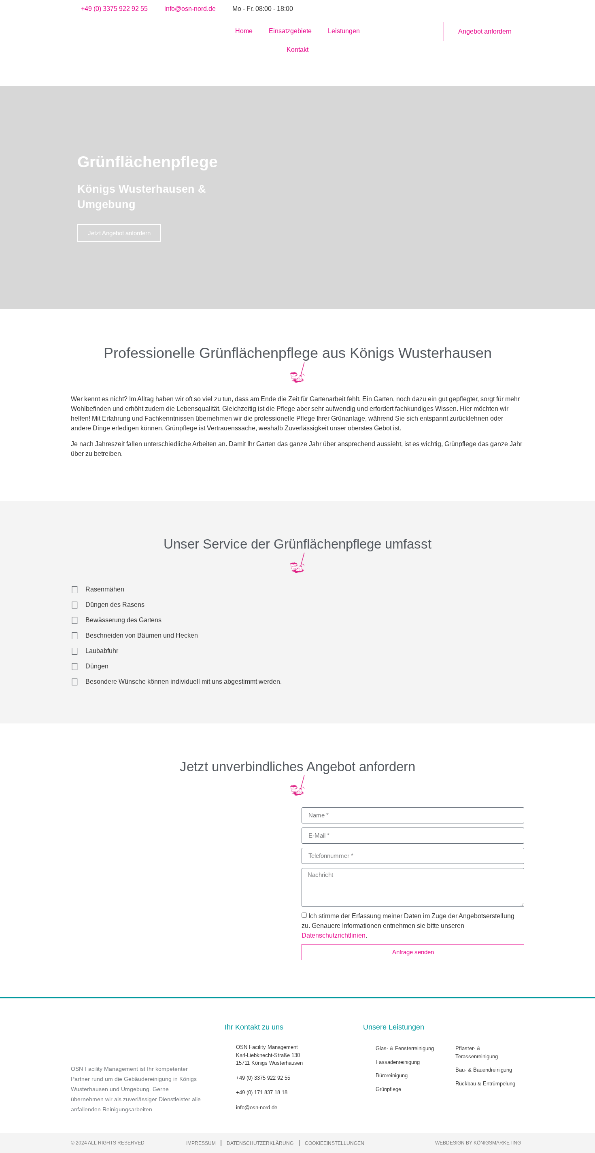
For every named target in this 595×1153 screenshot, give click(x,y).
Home (244, 31)
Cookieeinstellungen (334, 1143)
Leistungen (344, 31)
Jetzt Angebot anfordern (119, 233)
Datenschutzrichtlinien (334, 935)
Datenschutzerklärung (260, 1143)
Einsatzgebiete (290, 31)
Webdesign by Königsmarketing (478, 1143)
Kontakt (297, 49)
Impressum (201, 1143)
